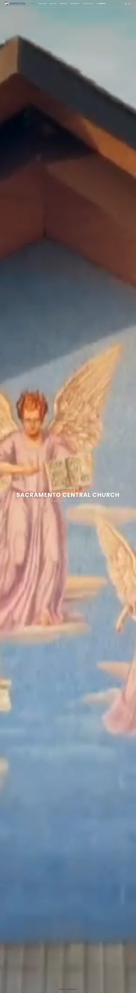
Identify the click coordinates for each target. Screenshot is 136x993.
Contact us (87, 4)
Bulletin (53, 4)
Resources (75, 4)
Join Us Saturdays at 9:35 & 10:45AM (68, 501)
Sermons (63, 4)
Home (33, 4)
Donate (102, 4)
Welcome (42, 4)
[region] (68, 496)
